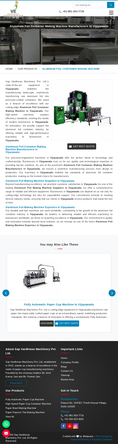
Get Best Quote (84, 146)
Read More (16, 383)
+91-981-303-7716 (73, 11)
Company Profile (70, 362)
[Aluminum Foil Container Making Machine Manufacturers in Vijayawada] (81, 110)
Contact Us (67, 371)
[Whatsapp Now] (6, 424)
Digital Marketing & (81, 439)
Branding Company (102, 439)
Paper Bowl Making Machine (21, 408)
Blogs (64, 366)
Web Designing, (104, 436)
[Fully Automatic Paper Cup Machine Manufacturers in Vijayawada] (59, 277)
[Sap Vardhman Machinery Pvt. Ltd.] (31, 8)
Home (9, 69)
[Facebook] (63, 426)
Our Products (27, 69)
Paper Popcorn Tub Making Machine (25, 412)
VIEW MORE (46, 323)
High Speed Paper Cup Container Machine (28, 403)
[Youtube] (69, 426)
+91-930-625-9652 (73, 419)
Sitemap (65, 375)
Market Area (67, 379)
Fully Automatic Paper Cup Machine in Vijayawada (59, 304)
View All (10, 416)
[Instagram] (75, 426)
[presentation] (5, 292)
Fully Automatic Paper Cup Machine (25, 399)
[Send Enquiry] (6, 433)
